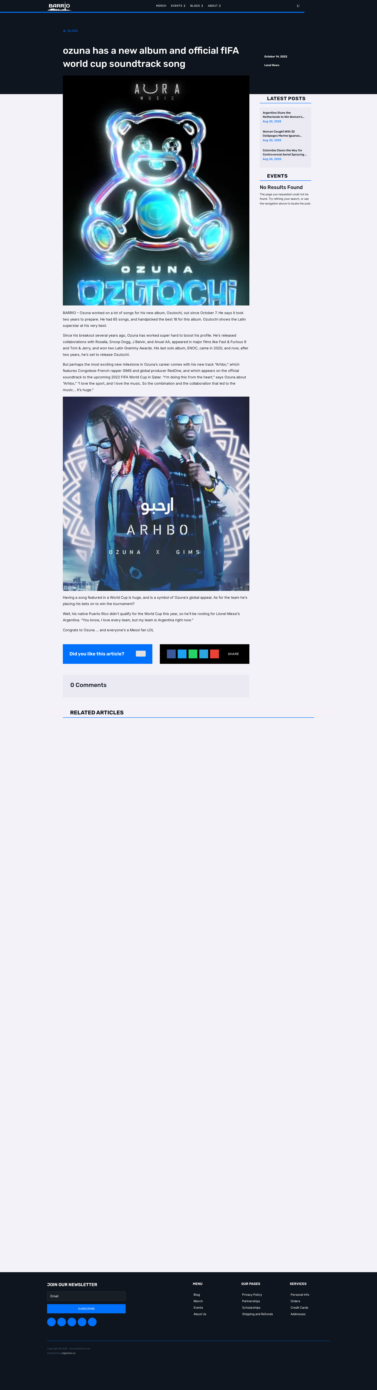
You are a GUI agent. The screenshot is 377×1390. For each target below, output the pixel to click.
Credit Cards (299, 1307)
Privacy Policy (252, 1294)
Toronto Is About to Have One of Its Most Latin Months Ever (123, 1088)
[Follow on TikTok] (82, 1322)
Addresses (298, 1314)
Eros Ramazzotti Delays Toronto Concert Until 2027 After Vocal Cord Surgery (139, 728)
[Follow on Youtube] (92, 1322)
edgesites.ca (68, 1353)
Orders (295, 1301)
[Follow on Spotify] (61, 1322)
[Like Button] (141, 654)
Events (198, 1307)
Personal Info (300, 1294)
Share (233, 654)
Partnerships (251, 1301)
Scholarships (251, 1307)
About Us (200, 1314)
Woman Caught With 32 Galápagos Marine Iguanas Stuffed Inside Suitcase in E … (283, 134)
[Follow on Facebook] (51, 1322)
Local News (271, 65)
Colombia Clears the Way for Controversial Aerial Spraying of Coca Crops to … (285, 153)
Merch (198, 1301)
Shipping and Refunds (257, 1314)
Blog (197, 1294)
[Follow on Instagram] (72, 1322)
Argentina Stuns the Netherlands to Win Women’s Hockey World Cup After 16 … (282, 115)
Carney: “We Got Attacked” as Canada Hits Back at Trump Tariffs (127, 908)
